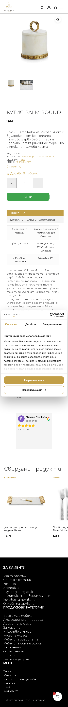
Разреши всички (34, 380)
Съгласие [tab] (11, 324)
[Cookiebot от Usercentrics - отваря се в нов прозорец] (49, 315)
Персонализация (32, 389)
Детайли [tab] (30, 324)
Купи (28, 197)
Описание (17, 213)
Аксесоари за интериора (38, 156)
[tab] (35, 213)
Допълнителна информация (32, 219)
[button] (62, 7)
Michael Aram (23, 161)
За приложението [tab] (53, 324)
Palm (22, 159)
